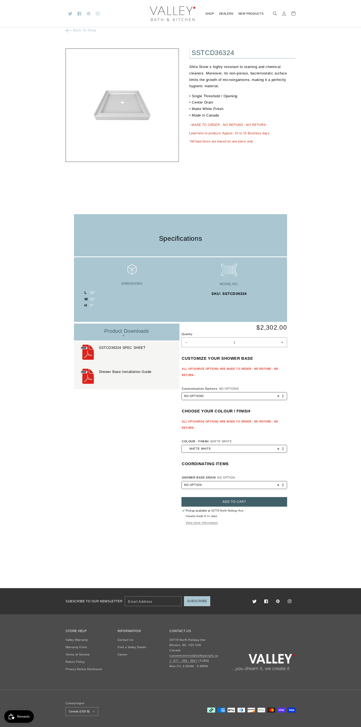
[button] (275, 13)
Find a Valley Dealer (132, 647)
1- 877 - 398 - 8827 (183, 660)
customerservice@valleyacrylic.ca (193, 655)
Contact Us (125, 639)
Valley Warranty (77, 639)
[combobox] (234, 396)
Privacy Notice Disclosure (84, 669)
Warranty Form (76, 647)
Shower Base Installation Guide (126, 372)
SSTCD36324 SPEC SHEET (122, 348)
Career (123, 654)
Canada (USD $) (79, 711)
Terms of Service (78, 654)
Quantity (187, 334)
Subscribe (197, 601)
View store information (202, 522)
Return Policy (75, 661)
